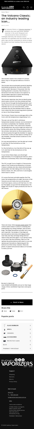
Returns (11, 379)
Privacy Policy (13, 381)
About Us (10, 392)
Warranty (11, 377)
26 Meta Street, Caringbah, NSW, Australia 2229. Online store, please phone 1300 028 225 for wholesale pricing (17, 410)
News (7, 12)
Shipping (12, 374)
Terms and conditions (15, 404)
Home (2, 12)
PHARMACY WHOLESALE (15, 416)
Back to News (18, 302)
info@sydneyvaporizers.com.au (17, 397)
